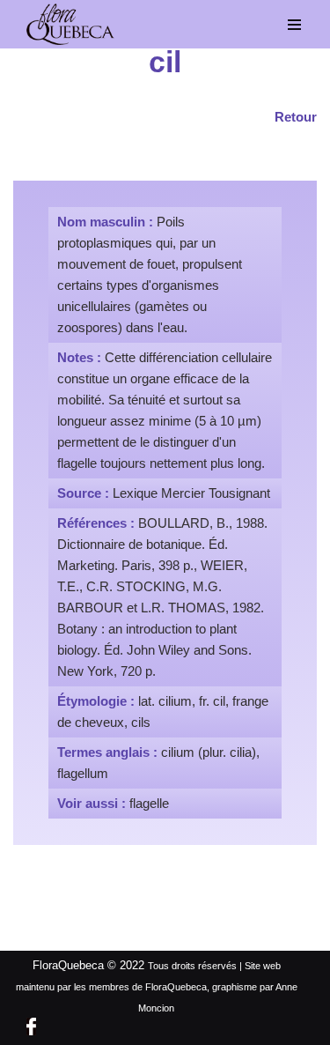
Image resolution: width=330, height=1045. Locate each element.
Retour (296, 116)
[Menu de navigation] (295, 25)
